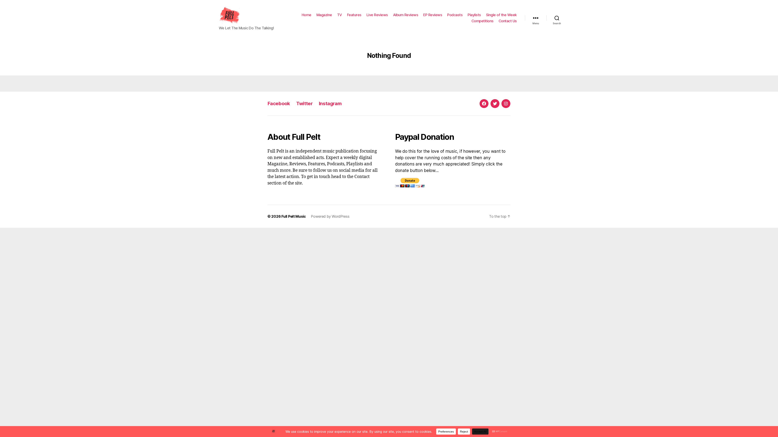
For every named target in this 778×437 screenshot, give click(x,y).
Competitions (482, 21)
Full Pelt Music (293, 216)
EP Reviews (432, 15)
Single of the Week (501, 15)
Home (306, 15)
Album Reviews (405, 15)
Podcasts (455, 15)
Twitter (304, 103)
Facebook (278, 103)
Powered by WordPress (330, 216)
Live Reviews (377, 15)
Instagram (330, 103)
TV (339, 15)
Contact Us (508, 21)
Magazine (324, 15)
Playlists (474, 15)
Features (354, 15)
